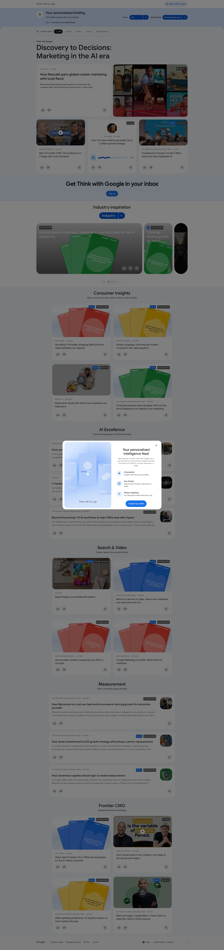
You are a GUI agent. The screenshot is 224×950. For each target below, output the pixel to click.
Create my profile (136, 504)
